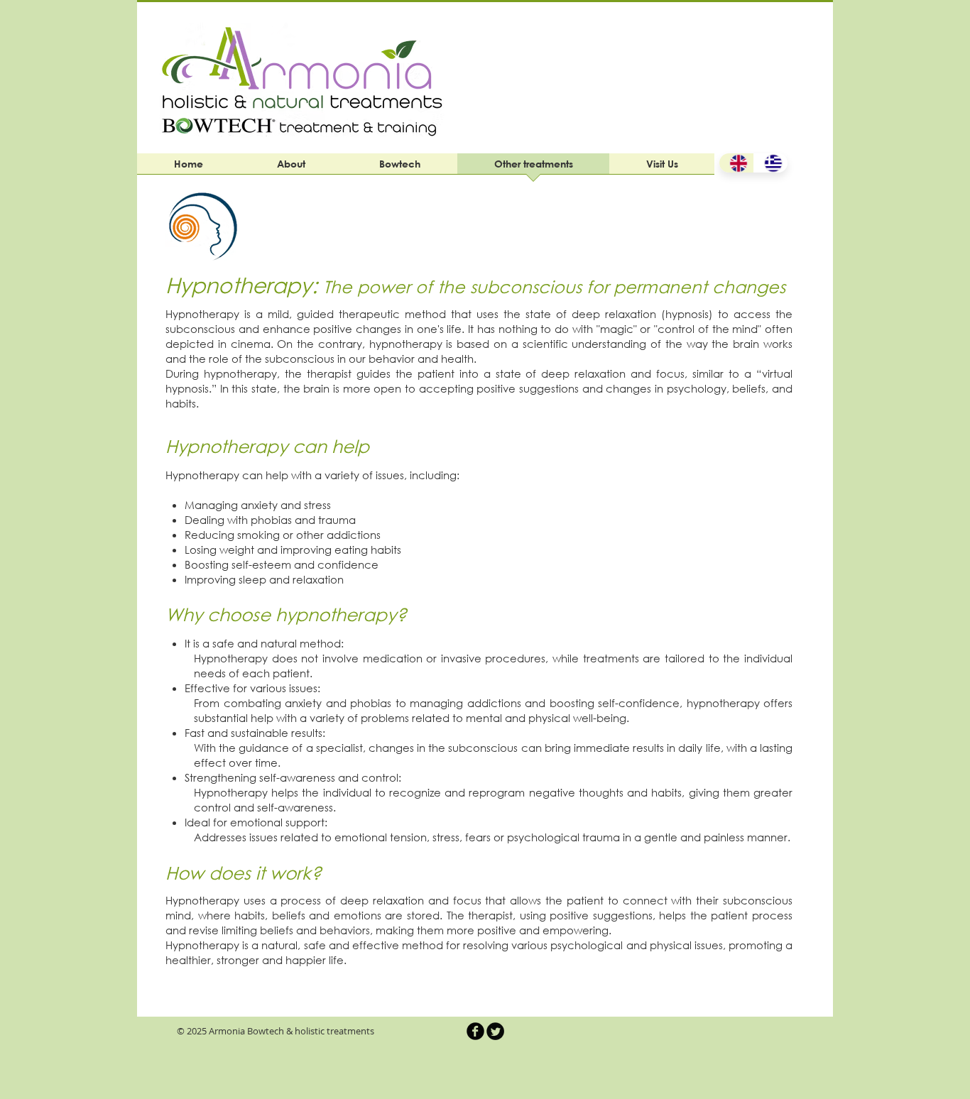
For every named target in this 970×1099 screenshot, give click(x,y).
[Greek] (770, 163)
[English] (736, 163)
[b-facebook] (475, 1031)
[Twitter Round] (495, 1031)
